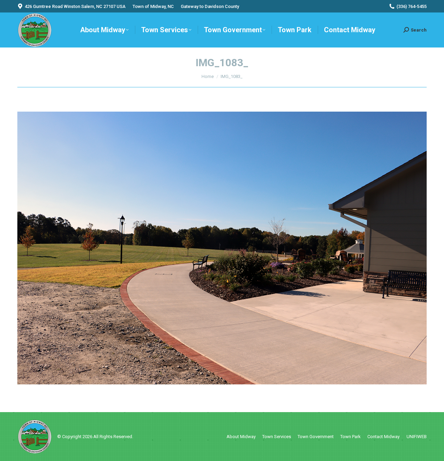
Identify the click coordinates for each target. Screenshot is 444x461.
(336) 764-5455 (411, 6)
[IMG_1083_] (222, 248)
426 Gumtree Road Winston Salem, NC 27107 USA (75, 6)
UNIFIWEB (417, 436)
